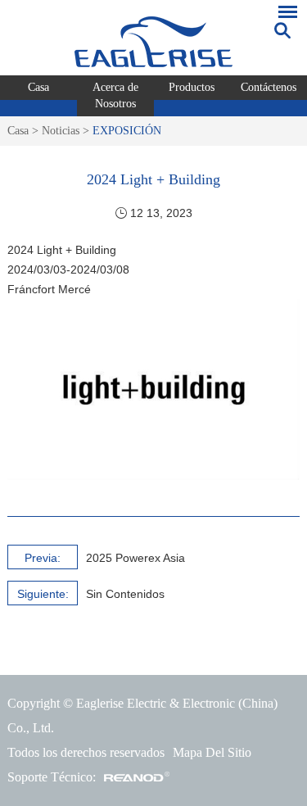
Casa (38, 87)
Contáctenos (268, 87)
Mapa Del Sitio (212, 752)
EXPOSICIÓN (127, 131)
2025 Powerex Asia (135, 557)
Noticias (60, 131)
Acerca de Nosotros (115, 95)
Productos (191, 87)
